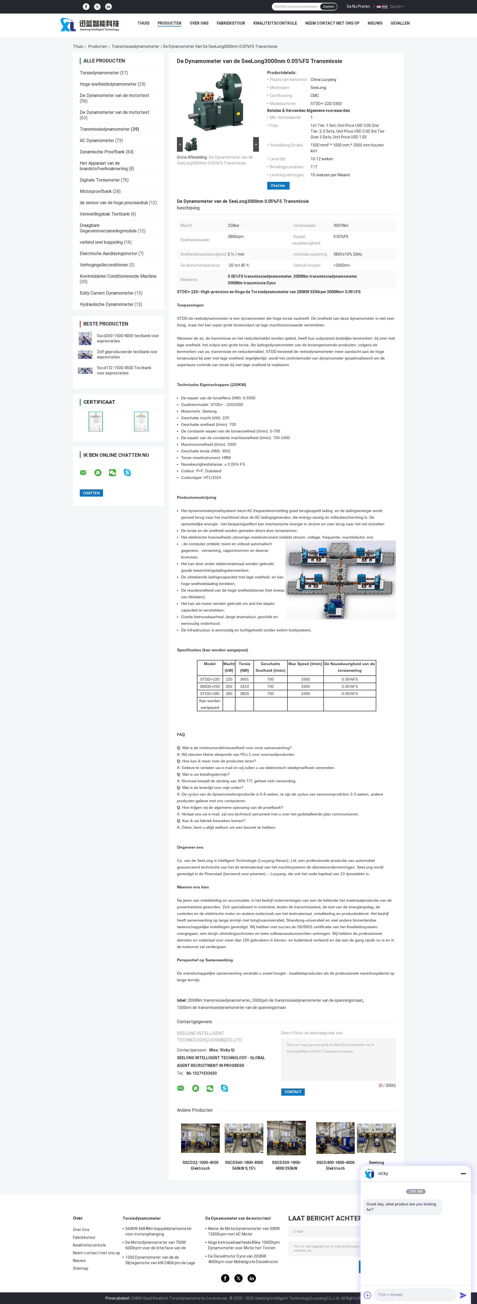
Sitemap (80, 1268)
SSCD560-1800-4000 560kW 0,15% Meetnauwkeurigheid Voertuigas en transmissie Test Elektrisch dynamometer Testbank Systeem (244, 1165)
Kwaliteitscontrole (275, 23)
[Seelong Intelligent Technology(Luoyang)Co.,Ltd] (89, 24)
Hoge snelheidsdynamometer (108, 84)
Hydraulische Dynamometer (106, 304)
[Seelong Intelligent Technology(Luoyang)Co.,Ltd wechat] (116, 473)
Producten (169, 23)
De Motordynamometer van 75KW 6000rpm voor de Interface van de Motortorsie (155, 1246)
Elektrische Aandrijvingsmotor (108, 253)
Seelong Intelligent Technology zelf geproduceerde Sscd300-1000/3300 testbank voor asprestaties (376, 1165)
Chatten (278, 185)
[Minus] (463, 1173)
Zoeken (328, 7)
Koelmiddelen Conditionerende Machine (118, 276)
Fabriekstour (231, 23)
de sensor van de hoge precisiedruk (114, 202)
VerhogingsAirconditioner (104, 264)
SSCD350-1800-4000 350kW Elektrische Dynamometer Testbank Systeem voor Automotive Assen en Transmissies (286, 1165)
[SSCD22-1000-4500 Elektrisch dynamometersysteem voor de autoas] (200, 1138)
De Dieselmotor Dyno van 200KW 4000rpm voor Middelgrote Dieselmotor (243, 1259)
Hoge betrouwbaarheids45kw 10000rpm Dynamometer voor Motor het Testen (244, 1245)
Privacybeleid (117, 1298)
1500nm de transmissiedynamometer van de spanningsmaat (231, 1007)
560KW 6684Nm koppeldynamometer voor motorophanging (158, 1231)
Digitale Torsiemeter (100, 180)
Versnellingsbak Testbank (105, 214)
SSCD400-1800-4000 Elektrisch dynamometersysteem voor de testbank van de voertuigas (335, 1165)
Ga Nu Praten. (359, 6)
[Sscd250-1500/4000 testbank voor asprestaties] (85, 338)
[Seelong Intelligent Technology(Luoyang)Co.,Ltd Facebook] (86, 6)
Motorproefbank (96, 191)
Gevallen (400, 23)
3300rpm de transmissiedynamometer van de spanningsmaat (307, 1000)
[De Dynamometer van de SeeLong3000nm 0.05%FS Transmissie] (215, 103)
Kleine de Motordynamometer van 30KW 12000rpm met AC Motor (244, 1231)
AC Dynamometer (97, 140)
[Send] (463, 1295)
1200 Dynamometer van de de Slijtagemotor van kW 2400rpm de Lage (160, 1260)
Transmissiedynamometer (135, 46)
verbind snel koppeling (101, 242)
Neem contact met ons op (332, 23)
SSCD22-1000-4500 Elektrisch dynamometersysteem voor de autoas (200, 1165)
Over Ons (199, 23)
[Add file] (368, 1295)
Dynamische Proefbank (102, 151)
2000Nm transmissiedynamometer (219, 1000)
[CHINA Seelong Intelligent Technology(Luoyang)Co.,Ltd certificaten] (95, 421)
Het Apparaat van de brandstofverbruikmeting (104, 166)
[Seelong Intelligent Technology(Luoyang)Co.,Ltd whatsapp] (101, 473)
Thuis (143, 23)
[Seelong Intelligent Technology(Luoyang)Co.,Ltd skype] (131, 472)
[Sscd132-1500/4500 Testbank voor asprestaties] (85, 370)
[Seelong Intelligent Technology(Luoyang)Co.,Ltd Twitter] (97, 7)
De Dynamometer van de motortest (114, 95)
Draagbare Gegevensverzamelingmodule (108, 228)
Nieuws (375, 23)
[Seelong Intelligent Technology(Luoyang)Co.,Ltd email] (87, 473)
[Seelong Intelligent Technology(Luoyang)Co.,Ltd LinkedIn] (108, 6)
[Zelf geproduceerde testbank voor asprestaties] (85, 354)
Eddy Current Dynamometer (107, 293)
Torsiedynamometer (99, 72)
